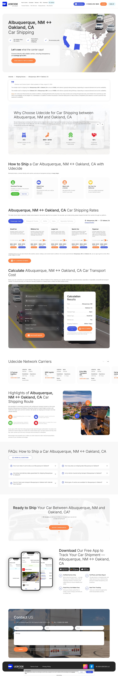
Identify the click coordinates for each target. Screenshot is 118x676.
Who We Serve (33, 5)
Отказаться (81, 672)
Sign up (112, 4)
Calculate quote (36, 335)
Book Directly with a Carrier (23, 60)
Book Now (24, 194)
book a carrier (86, 328)
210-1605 (92, 4)
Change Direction (89, 222)
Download (15, 194)
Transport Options (25, 5)
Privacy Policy (55, 650)
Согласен (89, 672)
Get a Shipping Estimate (20, 260)
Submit (21, 649)
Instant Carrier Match (59, 527)
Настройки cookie (59, 675)
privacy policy (77, 648)
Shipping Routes (41, 5)
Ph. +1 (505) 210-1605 (61, 622)
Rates (12, 93)
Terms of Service (64, 650)
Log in (103, 4)
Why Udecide (50, 5)
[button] (98, 124)
